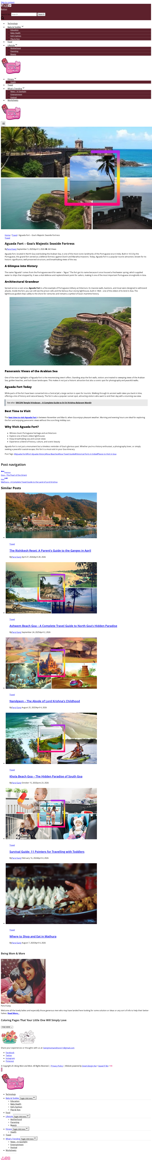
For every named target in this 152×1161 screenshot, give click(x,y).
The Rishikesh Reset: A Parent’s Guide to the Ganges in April (50, 550)
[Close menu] (1, 1069)
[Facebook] (2, 6)
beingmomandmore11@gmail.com (58, 1048)
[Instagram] (7, 6)
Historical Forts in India (86, 454)
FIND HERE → (7, 1027)
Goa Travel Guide (66, 454)
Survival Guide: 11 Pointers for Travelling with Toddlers (47, 852)
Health (13, 82)
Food (10, 41)
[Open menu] (3, 124)
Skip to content (7, 2)
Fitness (9, 1129)
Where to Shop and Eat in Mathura (33, 936)
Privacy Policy (57, 1066)
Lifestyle (9, 1116)
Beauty (13, 54)
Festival (13, 97)
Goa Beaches (51, 454)
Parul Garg (12, 249)
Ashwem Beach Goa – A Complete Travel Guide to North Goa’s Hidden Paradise (63, 626)
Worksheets (13, 100)
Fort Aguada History (35, 454)
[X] (4, 6)
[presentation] (78, 516)
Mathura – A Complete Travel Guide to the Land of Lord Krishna (29, 480)
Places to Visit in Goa (106, 454)
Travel (10, 85)
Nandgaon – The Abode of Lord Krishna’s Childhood (45, 701)
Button (4, 9)
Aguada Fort (20, 454)
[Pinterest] (9, 6)
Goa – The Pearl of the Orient (14, 473)
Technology (13, 23)
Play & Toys (15, 39)
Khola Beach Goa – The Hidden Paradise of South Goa (46, 776)
